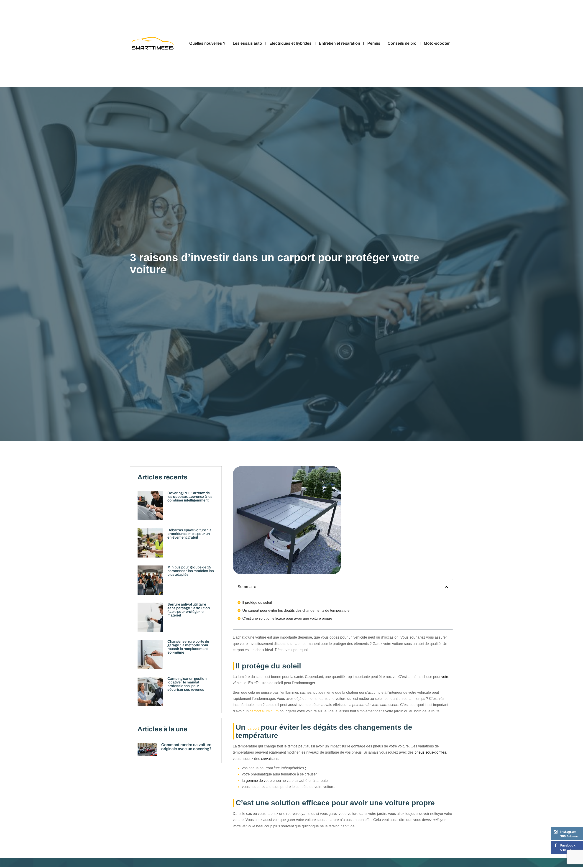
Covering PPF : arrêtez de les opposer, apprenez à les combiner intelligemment (189, 496)
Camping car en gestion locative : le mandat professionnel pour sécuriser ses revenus (187, 684)
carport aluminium (264, 711)
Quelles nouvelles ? (207, 43)
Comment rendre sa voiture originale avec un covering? (186, 747)
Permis (373, 43)
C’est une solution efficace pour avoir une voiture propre (287, 618)
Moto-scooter (437, 43)
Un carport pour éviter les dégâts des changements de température (296, 610)
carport (253, 728)
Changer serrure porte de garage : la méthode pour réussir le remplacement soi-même (188, 646)
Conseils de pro (402, 43)
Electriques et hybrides (290, 43)
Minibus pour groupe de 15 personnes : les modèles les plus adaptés (190, 570)
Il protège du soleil (257, 602)
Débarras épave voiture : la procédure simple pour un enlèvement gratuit (189, 533)
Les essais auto (247, 43)
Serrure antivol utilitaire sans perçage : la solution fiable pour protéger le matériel (188, 609)
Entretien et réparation (339, 43)
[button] (446, 587)
